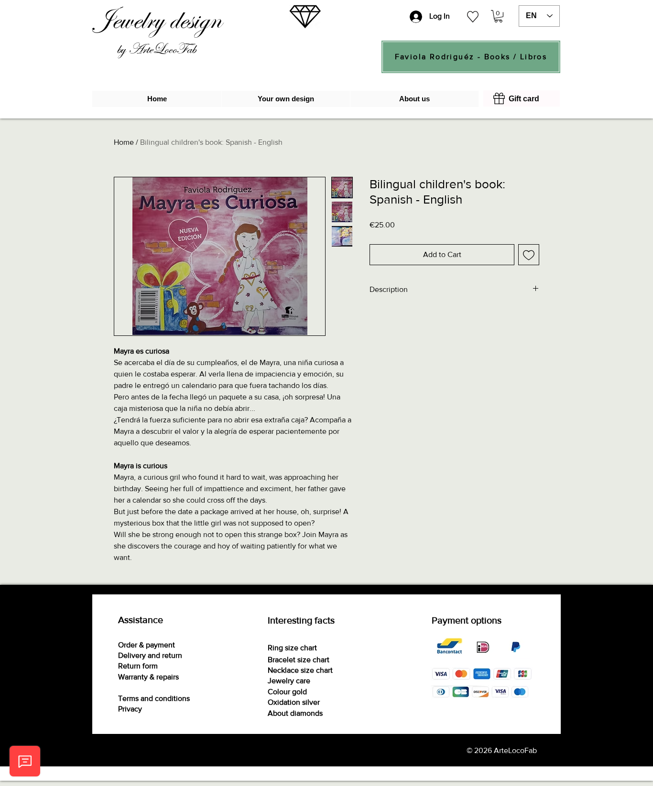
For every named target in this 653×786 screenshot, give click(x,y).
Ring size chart (292, 648)
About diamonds (295, 713)
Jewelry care (289, 681)
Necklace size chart (300, 670)
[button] (498, 16)
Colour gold (287, 692)
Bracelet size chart (298, 660)
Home (124, 142)
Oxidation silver (294, 702)
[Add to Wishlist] (528, 254)
